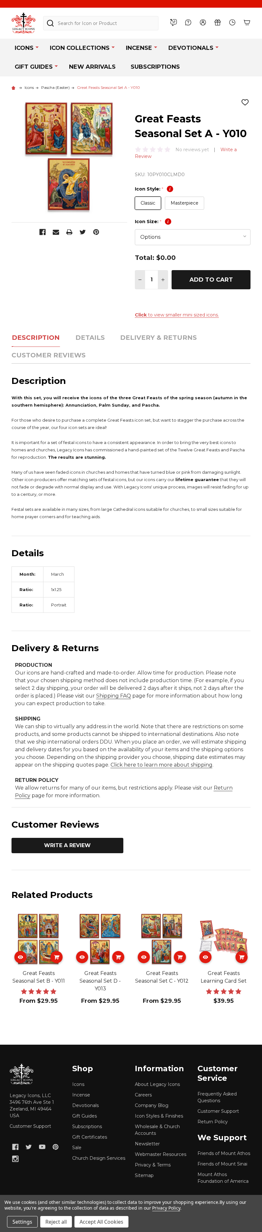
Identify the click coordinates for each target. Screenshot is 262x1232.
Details (90, 337)
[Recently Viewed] (232, 22)
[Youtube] (42, 1147)
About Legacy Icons (157, 1084)
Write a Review (67, 845)
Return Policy (212, 1122)
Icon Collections (80, 47)
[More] (37, 47)
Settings (22, 1221)
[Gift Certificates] (217, 22)
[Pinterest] (96, 232)
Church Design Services (98, 1158)
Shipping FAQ (113, 696)
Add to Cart (211, 279)
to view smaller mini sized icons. (177, 315)
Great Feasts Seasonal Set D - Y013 (100, 981)
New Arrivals (92, 66)
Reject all (56, 1221)
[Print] (69, 232)
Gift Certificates (89, 1137)
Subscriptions (155, 66)
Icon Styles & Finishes (159, 1116)
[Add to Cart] (56, 957)
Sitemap (144, 1175)
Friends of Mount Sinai (222, 1164)
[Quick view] (20, 957)
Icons (24, 47)
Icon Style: (153, 189)
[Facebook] (42, 232)
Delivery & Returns (158, 337)
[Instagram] (15, 1159)
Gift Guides (34, 66)
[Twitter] (83, 232)
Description (36, 337)
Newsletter (147, 1144)
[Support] (188, 22)
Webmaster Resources (160, 1154)
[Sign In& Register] (202, 22)
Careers (143, 1095)
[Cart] (246, 22)
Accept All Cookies (101, 1221)
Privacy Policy (166, 1208)
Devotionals (190, 47)
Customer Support (30, 1126)
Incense (139, 47)
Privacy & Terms (153, 1165)
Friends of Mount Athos (223, 1153)
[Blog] (173, 22)
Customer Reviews (49, 355)
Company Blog (151, 1105)
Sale (76, 1147)
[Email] (56, 232)
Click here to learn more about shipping (161, 765)
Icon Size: (152, 221)
